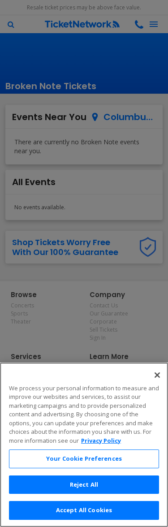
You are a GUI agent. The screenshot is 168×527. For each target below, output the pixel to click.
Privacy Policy (101, 440)
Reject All (84, 484)
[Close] (157, 375)
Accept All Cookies (84, 510)
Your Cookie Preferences (84, 458)
